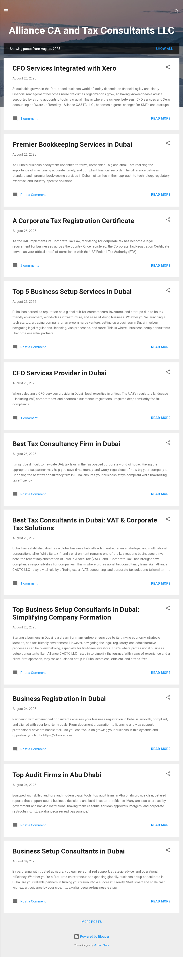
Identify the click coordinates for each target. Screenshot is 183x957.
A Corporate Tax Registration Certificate (73, 221)
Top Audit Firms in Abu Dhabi (56, 775)
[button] (168, 67)
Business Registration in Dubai (59, 699)
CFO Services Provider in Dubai (59, 373)
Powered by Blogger (94, 937)
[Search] (176, 12)
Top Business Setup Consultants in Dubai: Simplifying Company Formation (75, 613)
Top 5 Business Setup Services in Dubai (72, 291)
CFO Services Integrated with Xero (64, 68)
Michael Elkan (101, 945)
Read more (161, 118)
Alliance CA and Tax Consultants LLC (92, 30)
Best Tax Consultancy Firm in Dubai (66, 444)
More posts (91, 922)
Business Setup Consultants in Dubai (68, 851)
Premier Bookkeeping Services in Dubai (72, 144)
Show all (164, 49)
